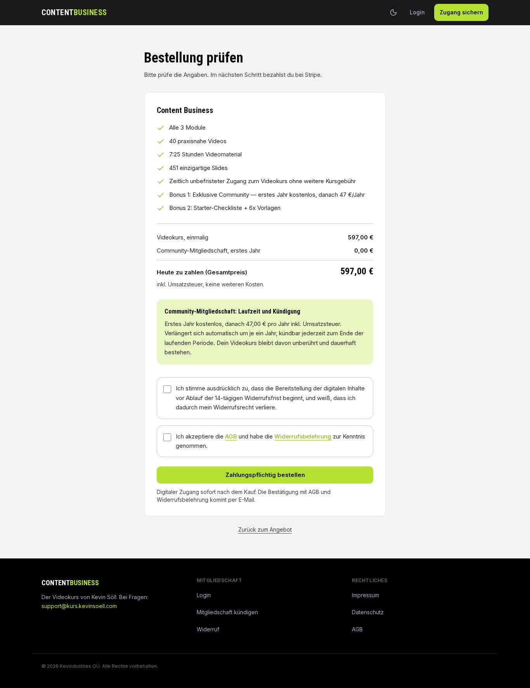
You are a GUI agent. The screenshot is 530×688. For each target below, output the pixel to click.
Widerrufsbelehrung (302, 436)
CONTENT (74, 12)
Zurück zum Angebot (265, 529)
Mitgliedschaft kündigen (227, 612)
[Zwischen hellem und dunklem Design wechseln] (393, 12)
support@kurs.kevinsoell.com (79, 606)
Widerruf (208, 629)
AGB (231, 436)
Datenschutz (368, 612)
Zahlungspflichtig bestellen (265, 474)
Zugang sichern (461, 12)
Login (417, 12)
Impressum (365, 595)
